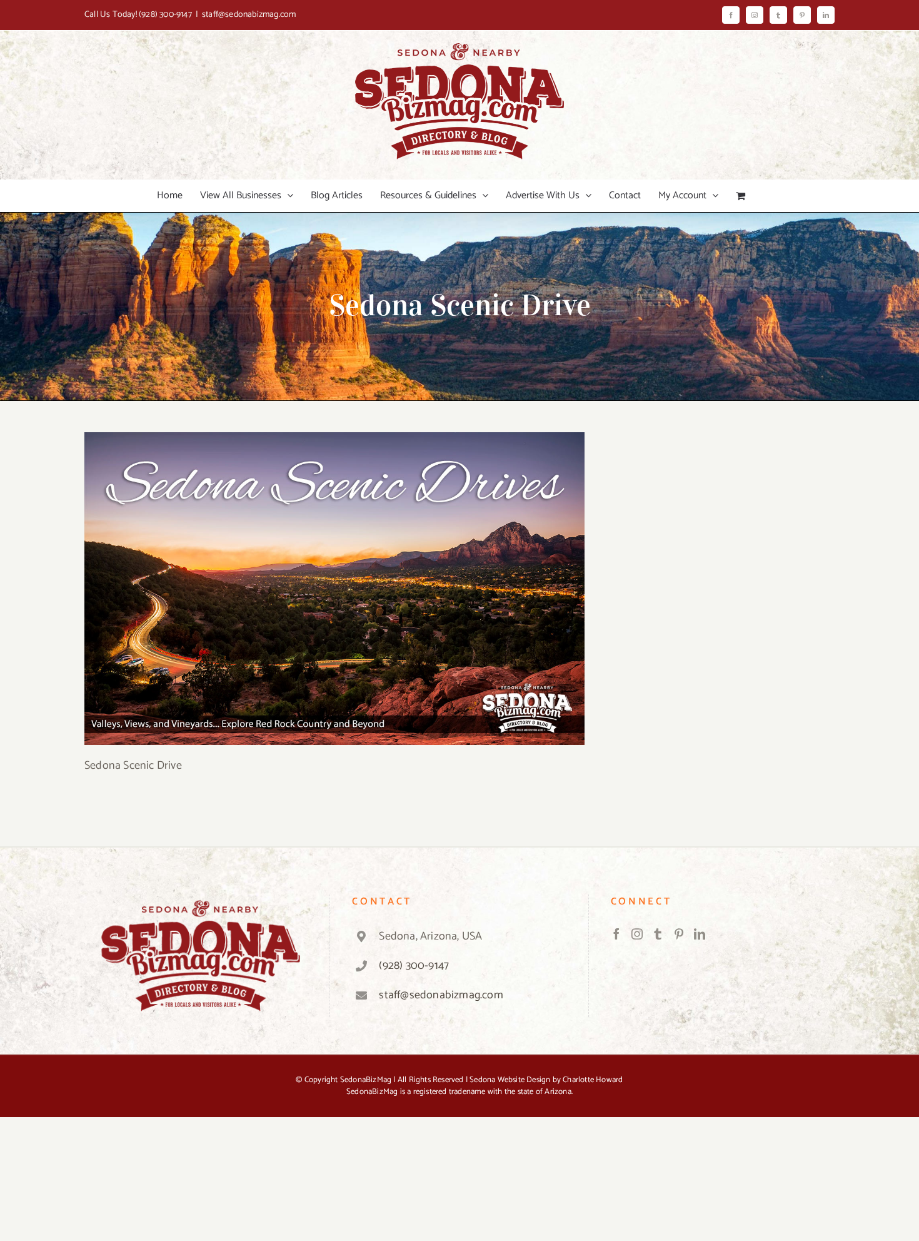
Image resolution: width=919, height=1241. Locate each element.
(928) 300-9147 (165, 15)
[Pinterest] (679, 934)
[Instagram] (637, 934)
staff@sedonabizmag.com (249, 15)
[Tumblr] (657, 934)
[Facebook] (616, 934)
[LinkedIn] (699, 934)
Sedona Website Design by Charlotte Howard (546, 1080)
